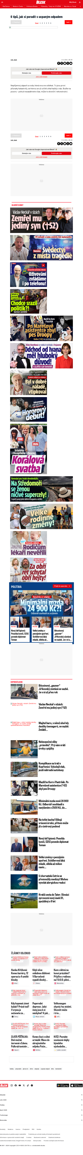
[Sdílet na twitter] (61, 63)
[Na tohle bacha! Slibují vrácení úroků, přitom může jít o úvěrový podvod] (24, 825)
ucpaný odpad (45, 1069)
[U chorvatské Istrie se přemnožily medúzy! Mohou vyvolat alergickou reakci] (24, 881)
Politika (13, 626)
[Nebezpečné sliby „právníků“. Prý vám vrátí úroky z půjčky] (24, 749)
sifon (31, 1069)
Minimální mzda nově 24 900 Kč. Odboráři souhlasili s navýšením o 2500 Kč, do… (54, 804)
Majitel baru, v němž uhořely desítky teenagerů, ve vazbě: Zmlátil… (54, 726)
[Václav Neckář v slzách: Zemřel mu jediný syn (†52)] (24, 710)
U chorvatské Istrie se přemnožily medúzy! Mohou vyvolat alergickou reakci (53, 879)
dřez (52, 1069)
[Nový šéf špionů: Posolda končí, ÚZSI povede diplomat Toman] (24, 844)
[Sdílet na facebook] (58, 63)
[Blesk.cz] (41, 2)
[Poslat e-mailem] (70, 63)
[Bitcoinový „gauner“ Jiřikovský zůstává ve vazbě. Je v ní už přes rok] (24, 691)
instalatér (58, 1069)
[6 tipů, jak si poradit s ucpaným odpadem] (33, 41)
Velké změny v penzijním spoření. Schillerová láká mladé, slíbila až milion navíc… (52, 862)
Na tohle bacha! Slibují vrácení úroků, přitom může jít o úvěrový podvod (53, 822)
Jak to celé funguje (41, 76)
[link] (11, 1085)
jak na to (25, 1069)
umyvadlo (18, 1069)
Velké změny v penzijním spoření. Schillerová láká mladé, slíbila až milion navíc (41, 635)
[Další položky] (80, 6)
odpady (36, 1069)
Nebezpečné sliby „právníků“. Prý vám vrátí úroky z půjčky (52, 745)
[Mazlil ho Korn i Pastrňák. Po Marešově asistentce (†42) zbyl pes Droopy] (24, 788)
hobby (12, 1069)
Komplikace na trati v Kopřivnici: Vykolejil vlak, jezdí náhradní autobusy (52, 766)
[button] (62, 1085)
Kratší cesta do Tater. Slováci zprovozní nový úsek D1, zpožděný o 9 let (54, 897)
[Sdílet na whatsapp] (67, 63)
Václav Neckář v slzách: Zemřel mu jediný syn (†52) (53, 705)
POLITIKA (16, 586)
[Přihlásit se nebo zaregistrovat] (80, 2)
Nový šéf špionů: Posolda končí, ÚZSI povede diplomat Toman (20, 635)
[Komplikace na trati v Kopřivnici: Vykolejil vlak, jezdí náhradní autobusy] (24, 769)
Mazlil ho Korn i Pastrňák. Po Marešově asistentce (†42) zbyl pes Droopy (54, 785)
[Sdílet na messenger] (64, 63)
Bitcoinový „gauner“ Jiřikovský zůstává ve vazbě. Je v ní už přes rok (62, 635)
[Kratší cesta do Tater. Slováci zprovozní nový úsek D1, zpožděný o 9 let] (24, 900)
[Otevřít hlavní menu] (2, 2)
